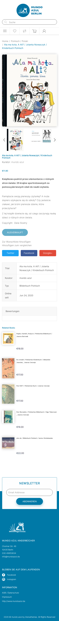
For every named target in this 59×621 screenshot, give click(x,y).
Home (5, 41)
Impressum (7, 597)
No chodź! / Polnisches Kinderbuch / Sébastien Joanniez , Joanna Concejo (33, 361)
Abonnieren (30, 501)
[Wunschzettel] (15, 31)
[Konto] (44, 31)
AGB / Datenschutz (10, 593)
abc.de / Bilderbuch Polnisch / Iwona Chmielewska (34, 438)
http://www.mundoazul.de (13, 601)
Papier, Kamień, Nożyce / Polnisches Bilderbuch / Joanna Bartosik (34, 335)
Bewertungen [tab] (12, 311)
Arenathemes (31, 617)
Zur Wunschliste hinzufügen (16, 241)
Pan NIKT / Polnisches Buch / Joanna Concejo (33, 386)
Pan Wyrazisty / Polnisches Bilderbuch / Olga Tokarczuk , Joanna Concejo (36, 413)
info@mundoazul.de (11, 556)
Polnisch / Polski (19, 41)
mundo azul (17, 162)
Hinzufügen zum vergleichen (17, 245)
